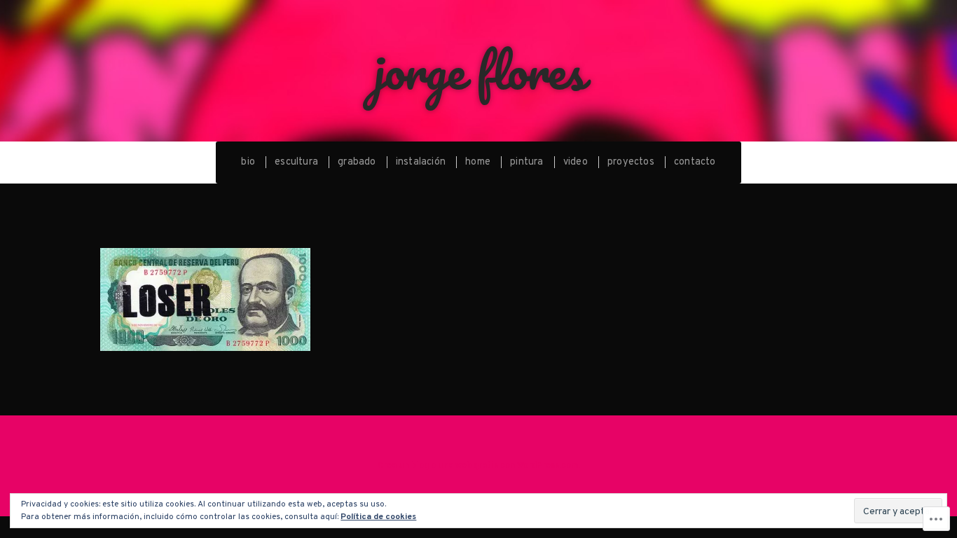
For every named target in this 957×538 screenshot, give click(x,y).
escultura (296, 162)
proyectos (630, 162)
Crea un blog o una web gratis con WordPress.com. (479, 465)
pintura (526, 162)
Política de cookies (378, 517)
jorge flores (478, 70)
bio (248, 162)
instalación (421, 162)
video (575, 162)
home (477, 162)
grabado (357, 162)
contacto (695, 162)
